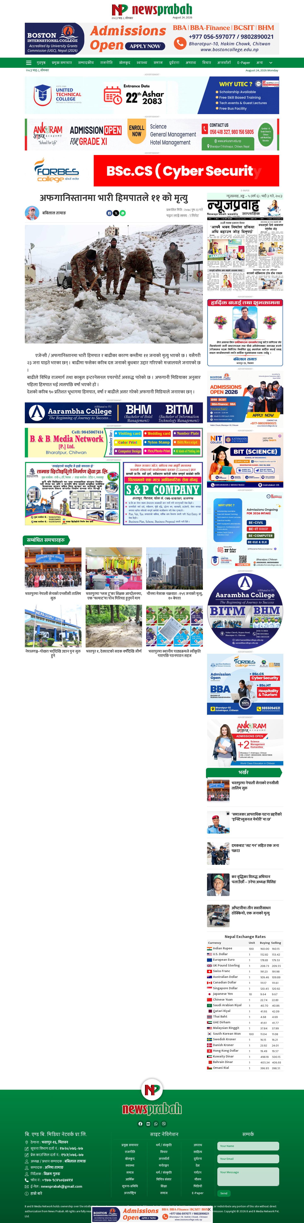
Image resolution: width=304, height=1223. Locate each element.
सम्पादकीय (86, 63)
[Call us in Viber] (163, 1124)
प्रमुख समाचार (62, 63)
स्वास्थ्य (142, 63)
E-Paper (243, 63)
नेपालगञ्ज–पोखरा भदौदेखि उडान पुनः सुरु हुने (53, 653)
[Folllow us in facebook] (140, 1124)
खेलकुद (124, 63)
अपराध (191, 63)
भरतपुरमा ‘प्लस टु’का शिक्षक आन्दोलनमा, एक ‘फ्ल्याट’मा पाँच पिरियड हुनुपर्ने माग (114, 596)
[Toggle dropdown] (271, 63)
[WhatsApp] (123, 213)
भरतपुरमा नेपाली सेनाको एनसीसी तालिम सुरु (53, 596)
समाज (158, 63)
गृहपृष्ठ (41, 63)
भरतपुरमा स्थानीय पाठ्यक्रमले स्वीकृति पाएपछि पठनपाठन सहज (174, 653)
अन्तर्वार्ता (224, 63)
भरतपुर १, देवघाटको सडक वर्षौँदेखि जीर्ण (113, 651)
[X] (116, 213)
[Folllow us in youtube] (148, 1124)
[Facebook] (109, 213)
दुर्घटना (174, 63)
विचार (206, 63)
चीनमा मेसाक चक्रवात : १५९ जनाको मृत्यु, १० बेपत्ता (175, 596)
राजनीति (106, 63)
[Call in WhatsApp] (156, 1124)
